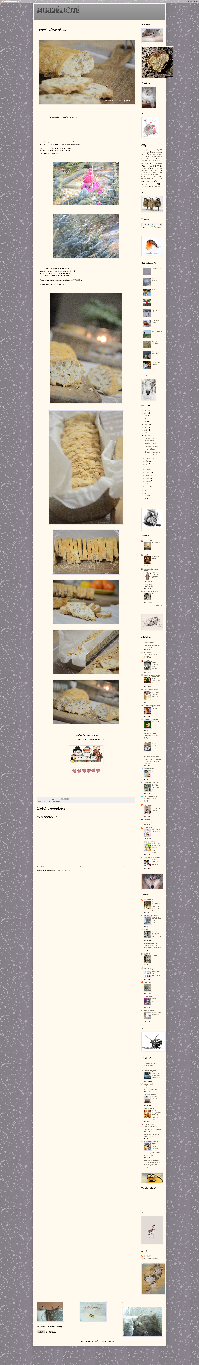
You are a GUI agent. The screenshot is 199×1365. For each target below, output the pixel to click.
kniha (143, 158)
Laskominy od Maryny (151, 719)
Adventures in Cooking (151, 756)
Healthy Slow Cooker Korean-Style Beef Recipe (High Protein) (152, 645)
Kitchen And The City (151, 782)
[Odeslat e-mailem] (60, 799)
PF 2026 (155, 593)
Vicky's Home (148, 996)
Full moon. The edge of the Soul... (151, 570)
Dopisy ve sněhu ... (157, 269)
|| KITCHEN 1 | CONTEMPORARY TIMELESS (156, 919)
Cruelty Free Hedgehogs (152, 857)
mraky (158, 163)
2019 (145, 427)
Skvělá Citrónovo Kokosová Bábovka (150, 822)
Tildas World (148, 585)
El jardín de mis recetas (152, 705)
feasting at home (149, 842)
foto (143, 154)
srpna (148, 467)
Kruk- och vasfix (155, 985)
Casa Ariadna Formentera (156, 1000)
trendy (156, 170)
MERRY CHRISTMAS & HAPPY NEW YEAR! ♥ (156, 934)
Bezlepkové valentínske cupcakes (156, 808)
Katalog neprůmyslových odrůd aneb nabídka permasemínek (152, 1164)
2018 (146, 430)
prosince (149, 438)
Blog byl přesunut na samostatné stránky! (156, 862)
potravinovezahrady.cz (151, 1161)
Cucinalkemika (148, 828)
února (148, 484)
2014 (145, 493)
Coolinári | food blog (150, 797)
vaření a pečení (55, 802)
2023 (146, 416)
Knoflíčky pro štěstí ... (152, 446)
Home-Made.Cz (149, 1109)
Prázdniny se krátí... (156, 557)
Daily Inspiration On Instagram (156, 972)
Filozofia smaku (149, 768)
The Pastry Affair (150, 733)
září (147, 464)
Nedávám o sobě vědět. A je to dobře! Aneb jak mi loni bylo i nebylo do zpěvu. (152, 1087)
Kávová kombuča (155, 1097)
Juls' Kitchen (148, 652)
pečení (44, 802)
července (149, 470)
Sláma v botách (149, 1084)
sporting (144, 170)
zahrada (145, 186)
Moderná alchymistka (151, 1141)
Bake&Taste (148, 661)
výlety (149, 181)
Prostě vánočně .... (151, 449)
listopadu (149, 458)
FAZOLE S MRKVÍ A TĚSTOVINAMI (156, 679)
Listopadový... (156, 300)
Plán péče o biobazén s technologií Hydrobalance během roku (156, 1075)
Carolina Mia (148, 541)
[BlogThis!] (62, 799)
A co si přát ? (149, 441)
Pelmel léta (156, 542)
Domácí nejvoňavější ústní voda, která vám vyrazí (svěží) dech (156, 1114)
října (147, 461)
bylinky (152, 150)
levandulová (156, 161)
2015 (145, 490)
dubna (148, 478)
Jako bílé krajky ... (155, 280)
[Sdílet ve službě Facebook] (65, 799)
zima (155, 186)
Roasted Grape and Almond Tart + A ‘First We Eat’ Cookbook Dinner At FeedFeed (152, 760)
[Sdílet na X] (63, 799)
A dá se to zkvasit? (150, 1095)
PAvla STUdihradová (151, 592)
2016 (146, 436)
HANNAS (147, 954)
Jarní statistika (149, 1136)
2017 (145, 433)
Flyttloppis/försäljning (156, 1013)
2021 (145, 422)
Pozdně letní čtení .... (156, 363)
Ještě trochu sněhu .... (156, 311)
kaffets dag (156, 956)
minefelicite (147, 1256)
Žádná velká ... (157, 331)
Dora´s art (148, 805)
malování (144, 163)
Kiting (158, 156)
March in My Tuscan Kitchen (151, 655)
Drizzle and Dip (149, 642)
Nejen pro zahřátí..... (155, 321)
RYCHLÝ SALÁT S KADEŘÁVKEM (156, 786)
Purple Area (148, 982)
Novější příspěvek (42, 867)
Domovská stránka (86, 867)
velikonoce (145, 179)
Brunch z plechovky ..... (152, 452)
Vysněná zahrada (150, 1070)
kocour (151, 158)
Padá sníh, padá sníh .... (156, 353)
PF (158, 166)
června (148, 473)
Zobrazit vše (159, 605)
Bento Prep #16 (156, 771)
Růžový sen (155, 168)
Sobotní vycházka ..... (156, 342)
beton (143, 150)
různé (143, 168)
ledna (148, 487)
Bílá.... (154, 289)
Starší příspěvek (129, 867)
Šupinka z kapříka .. (151, 443)
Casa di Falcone (149, 1124)
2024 (146, 413)
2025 (146, 410)
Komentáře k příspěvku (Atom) (61, 870)
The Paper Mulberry (151, 915)
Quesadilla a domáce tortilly (151, 799)
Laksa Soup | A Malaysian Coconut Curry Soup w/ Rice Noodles (156, 848)
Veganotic (147, 819)
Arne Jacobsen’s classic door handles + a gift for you (152, 947)
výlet (160, 179)
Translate (157, 227)
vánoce (48, 802)
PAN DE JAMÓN (154, 708)
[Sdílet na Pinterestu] (67, 799)
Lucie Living (147, 555)
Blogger (114, 1341)
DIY (161, 150)
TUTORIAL (144, 172)
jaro (151, 156)
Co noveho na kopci (150, 1063)
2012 (145, 499)
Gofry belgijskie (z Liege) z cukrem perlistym (156, 666)
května (148, 475)
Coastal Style (148, 968)
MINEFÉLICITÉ (58, 10)
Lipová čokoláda (149, 1065)
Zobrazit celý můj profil (149, 1259)
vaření (155, 174)
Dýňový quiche (154, 744)
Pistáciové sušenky (155, 722)
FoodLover (147, 742)
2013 (145, 496)
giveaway (152, 154)
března (148, 481)
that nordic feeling (150, 944)
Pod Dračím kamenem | (151, 1135)
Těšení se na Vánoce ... (152, 455)
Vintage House (148, 900)
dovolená (156, 152)
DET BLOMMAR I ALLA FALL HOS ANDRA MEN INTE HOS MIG (156, 905)
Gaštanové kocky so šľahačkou (155, 694)
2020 (146, 424)
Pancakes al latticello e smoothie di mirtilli (156, 832)
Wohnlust (147, 929)
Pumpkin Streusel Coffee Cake (152, 736)
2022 (146, 419)
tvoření (154, 172)
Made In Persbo (149, 1011)
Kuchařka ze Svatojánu (152, 675)
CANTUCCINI (75, 280)
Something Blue (149, 587)
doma (147, 152)
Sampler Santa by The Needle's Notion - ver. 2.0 (156, 576)
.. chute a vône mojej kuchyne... (151, 690)
